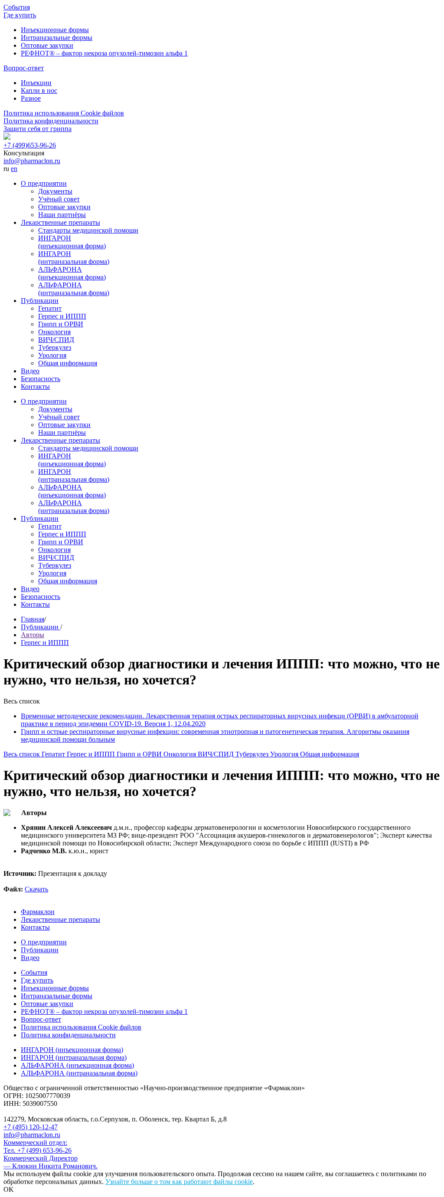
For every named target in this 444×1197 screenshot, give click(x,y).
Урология (52, 355)
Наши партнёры (62, 214)
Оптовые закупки (47, 45)
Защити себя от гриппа (37, 128)
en (14, 168)
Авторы (32, 634)
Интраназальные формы (56, 37)
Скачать (36, 889)
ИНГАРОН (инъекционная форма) (72, 242)
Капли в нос (39, 90)
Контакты (35, 386)
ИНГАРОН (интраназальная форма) (73, 257)
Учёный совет (59, 199)
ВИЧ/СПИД (56, 339)
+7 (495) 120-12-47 (30, 1127)
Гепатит (50, 308)
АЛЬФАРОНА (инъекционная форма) (72, 273)
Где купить (19, 15)
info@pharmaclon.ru (31, 160)
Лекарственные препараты (60, 222)
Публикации (40, 300)
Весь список (22, 754)
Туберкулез (54, 347)
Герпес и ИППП (62, 316)
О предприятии (44, 183)
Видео (30, 371)
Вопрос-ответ (23, 68)
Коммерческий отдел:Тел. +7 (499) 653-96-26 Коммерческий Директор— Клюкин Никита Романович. (50, 1154)
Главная (32, 619)
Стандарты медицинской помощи (88, 230)
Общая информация (67, 363)
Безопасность (40, 378)
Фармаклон (38, 911)
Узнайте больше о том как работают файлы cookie (179, 1181)
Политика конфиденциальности (50, 121)
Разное (31, 98)
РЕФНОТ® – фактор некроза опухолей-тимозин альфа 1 (104, 53)
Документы (55, 191)
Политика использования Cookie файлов (63, 113)
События (16, 7)
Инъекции (36, 82)
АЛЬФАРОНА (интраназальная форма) (73, 288)
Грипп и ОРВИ (60, 324)
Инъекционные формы (55, 29)
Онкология (54, 331)
